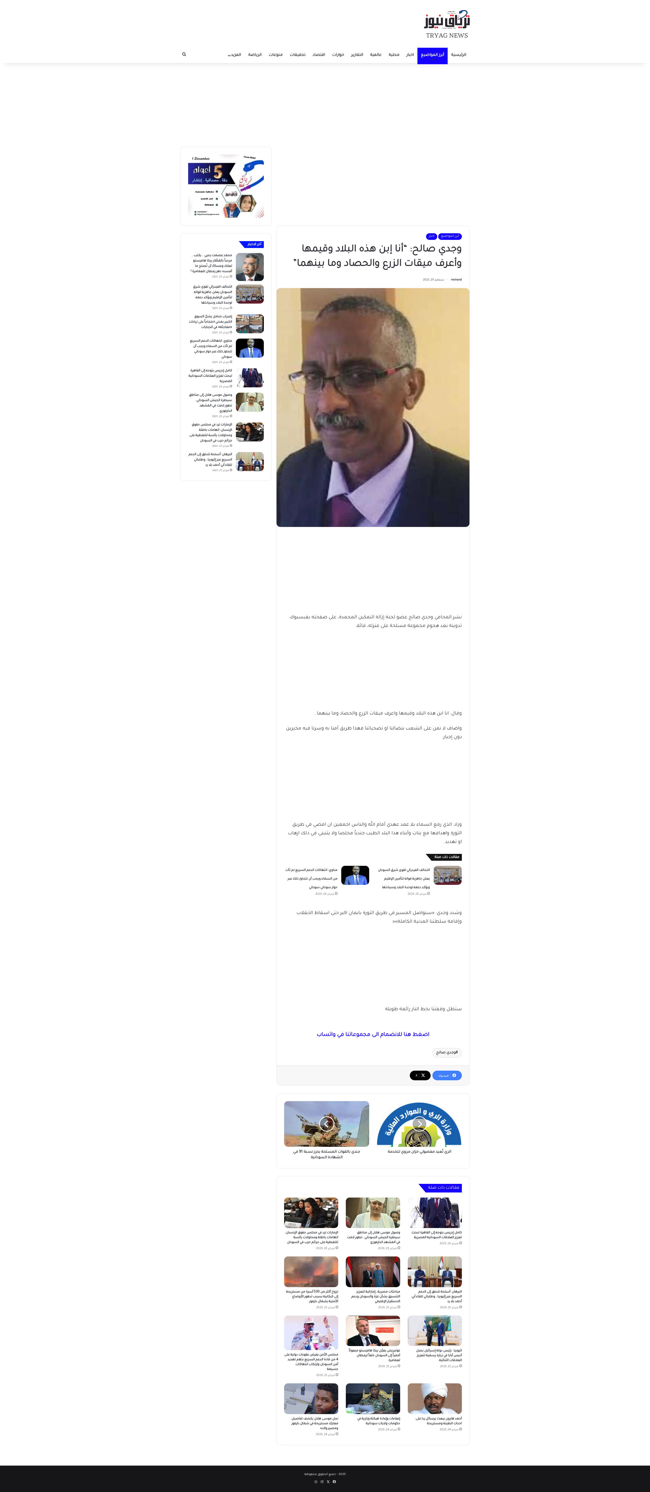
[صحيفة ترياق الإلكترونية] (447, 24)
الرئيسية (458, 55)
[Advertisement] (325, 103)
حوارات (338, 55)
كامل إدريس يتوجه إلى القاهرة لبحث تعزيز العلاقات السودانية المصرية (210, 376)
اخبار (410, 55)
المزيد (236, 55)
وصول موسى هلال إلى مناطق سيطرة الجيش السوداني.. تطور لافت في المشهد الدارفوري (373, 1237)
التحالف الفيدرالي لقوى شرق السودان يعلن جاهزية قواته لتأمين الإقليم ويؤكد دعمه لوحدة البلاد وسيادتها (404, 879)
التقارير (357, 55)
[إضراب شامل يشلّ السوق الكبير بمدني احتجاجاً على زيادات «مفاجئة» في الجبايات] (250, 323)
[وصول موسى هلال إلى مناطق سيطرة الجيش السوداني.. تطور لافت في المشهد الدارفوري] (373, 1213)
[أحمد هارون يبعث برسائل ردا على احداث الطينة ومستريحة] (435, 1398)
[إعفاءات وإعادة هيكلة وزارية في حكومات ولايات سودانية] (373, 1398)
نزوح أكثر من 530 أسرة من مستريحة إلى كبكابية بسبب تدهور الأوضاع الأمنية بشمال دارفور (312, 1296)
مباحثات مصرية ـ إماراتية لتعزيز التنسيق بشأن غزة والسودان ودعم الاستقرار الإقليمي (375, 1296)
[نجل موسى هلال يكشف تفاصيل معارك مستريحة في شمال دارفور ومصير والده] (311, 1398)
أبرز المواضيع (432, 55)
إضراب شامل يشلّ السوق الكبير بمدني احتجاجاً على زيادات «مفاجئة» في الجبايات (210, 322)
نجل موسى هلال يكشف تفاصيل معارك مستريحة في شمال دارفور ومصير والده (314, 1423)
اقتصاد (319, 55)
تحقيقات (297, 55)
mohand (456, 279)
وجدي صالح (446, 1053)
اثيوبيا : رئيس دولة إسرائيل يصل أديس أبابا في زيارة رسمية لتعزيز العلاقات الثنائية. (439, 1355)
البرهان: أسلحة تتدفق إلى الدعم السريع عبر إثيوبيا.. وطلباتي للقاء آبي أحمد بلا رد (437, 1296)
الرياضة (255, 55)
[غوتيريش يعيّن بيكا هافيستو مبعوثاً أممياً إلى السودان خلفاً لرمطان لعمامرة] (373, 1331)
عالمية (376, 55)
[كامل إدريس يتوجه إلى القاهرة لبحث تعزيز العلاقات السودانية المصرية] (435, 1213)
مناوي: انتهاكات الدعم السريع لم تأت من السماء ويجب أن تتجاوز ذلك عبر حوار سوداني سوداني (311, 879)
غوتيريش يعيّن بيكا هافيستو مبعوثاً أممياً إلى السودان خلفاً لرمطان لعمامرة (374, 1355)
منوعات (276, 55)
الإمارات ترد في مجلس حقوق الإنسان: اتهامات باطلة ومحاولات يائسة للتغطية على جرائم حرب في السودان (311, 1237)
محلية (394, 55)
